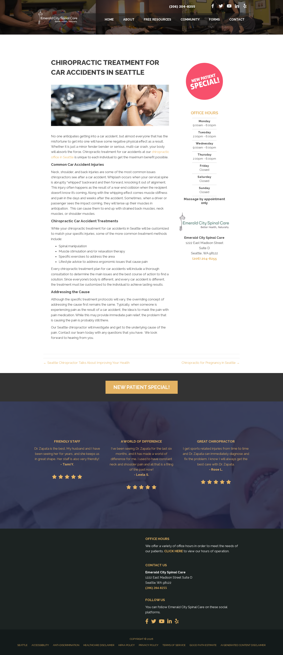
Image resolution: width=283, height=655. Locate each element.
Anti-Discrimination (66, 645)
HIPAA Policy (126, 645)
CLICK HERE (173, 551)
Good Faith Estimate (203, 645)
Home (109, 19)
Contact (236, 19)
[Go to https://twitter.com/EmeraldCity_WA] (221, 6)
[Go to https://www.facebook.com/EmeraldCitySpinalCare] (213, 6)
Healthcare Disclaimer (98, 645)
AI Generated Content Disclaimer (243, 645)
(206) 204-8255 (182, 6)
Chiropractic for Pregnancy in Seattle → (211, 363)
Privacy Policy (148, 645)
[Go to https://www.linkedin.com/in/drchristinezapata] (237, 6)
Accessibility (40, 645)
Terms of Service (174, 645)
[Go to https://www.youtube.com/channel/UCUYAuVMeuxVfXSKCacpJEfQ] (229, 6)
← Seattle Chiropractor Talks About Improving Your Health (86, 363)
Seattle (22, 645)
